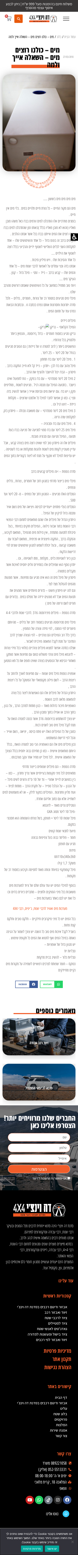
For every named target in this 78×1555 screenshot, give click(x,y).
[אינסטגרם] (58, 1500)
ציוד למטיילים (57, 1323)
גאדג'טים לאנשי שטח (52, 1328)
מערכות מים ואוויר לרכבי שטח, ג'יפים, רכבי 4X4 (40, 908)
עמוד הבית (70, 37)
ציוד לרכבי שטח (56, 1317)
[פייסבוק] (67, 1500)
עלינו (63, 1408)
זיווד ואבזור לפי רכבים (51, 1339)
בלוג (59, 37)
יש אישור (52, 1548)
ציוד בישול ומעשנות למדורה (47, 1334)
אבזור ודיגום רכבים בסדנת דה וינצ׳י (42, 1306)
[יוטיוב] (30, 1500)
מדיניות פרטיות (32, 1548)
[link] (43, 18)
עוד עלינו (65, 1280)
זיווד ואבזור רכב (56, 1312)
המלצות (61, 1424)
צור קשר (61, 1435)
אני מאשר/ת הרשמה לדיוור (49, 1178)
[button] (66, 18)
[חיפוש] (18, 19)
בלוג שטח (60, 1413)
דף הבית (61, 1397)
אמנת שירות (58, 1430)
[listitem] (51, 984)
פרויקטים (60, 1419)
